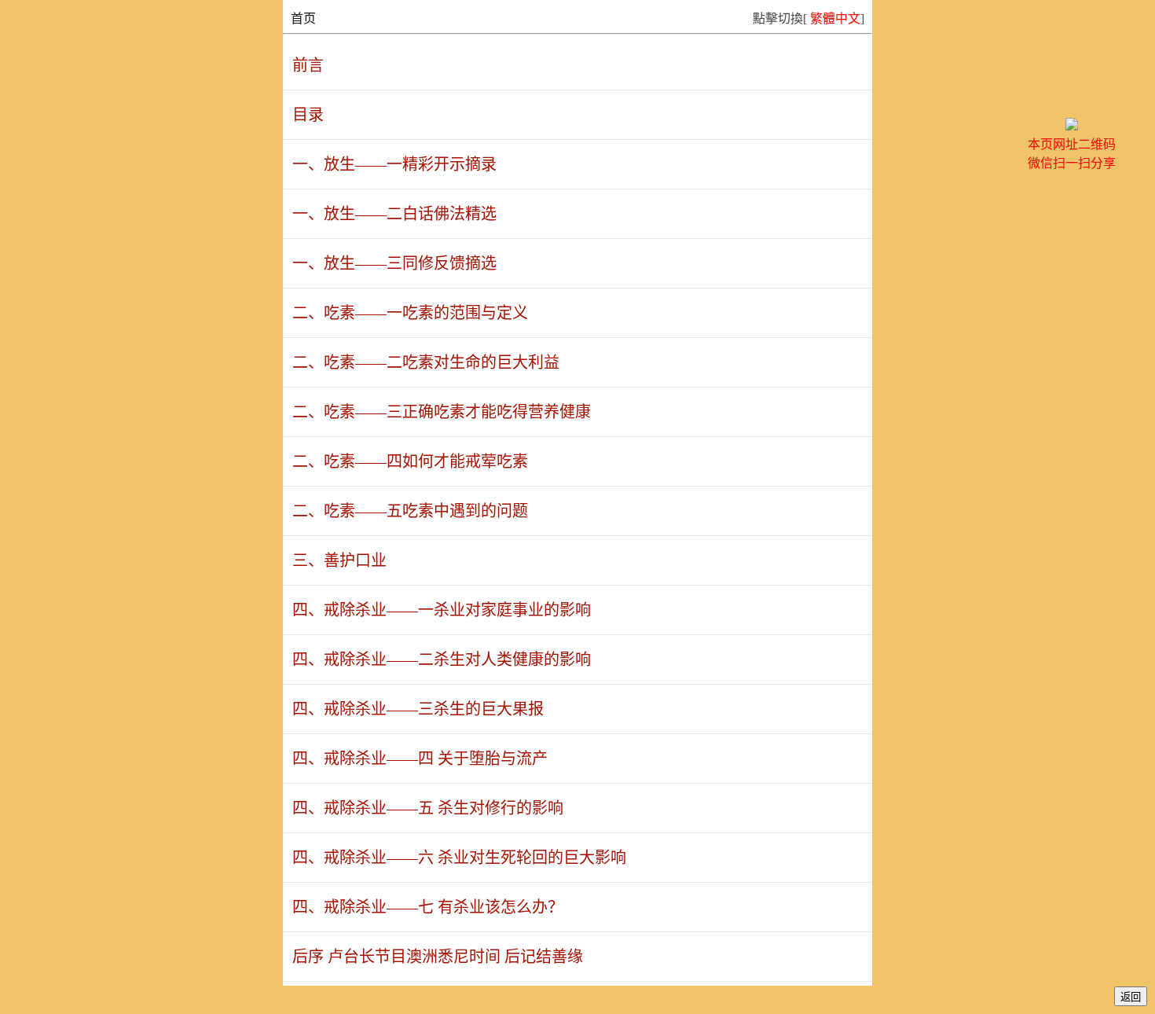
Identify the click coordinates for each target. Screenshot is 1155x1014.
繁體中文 (835, 18)
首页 (303, 18)
